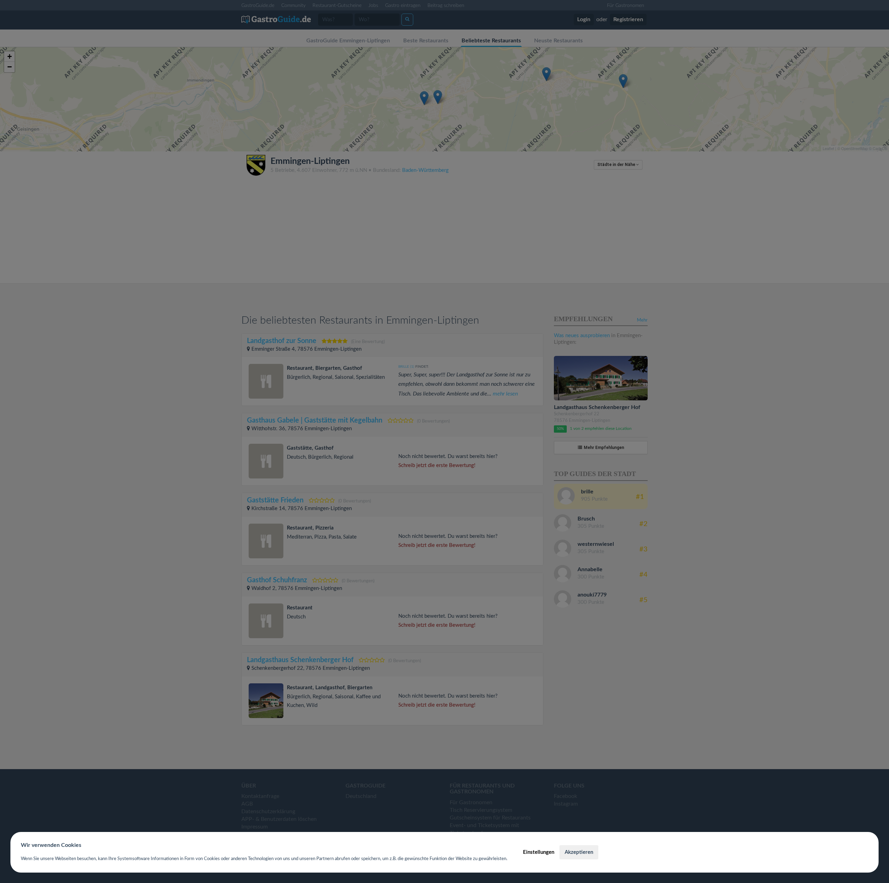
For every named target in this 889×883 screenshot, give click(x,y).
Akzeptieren (579, 852)
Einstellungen (538, 852)
